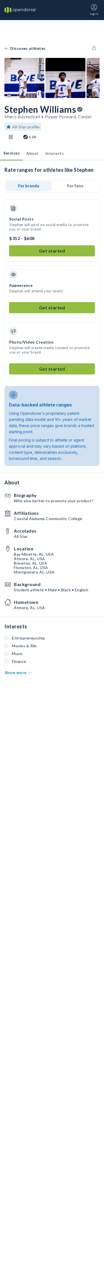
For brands (28, 185)
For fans (75, 185)
